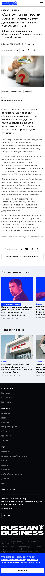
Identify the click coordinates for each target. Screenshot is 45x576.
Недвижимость (16, 91)
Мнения (5, 422)
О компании (7, 398)
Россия (28, 91)
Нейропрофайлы (9, 427)
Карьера (5, 470)
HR (2, 483)
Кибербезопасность (11, 474)
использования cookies (13, 560)
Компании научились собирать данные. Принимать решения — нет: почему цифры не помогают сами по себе (17, 311)
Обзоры (5, 431)
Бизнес (15, 10)
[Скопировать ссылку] (34, 50)
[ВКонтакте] (9, 515)
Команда (5, 393)
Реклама (5, 452)
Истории (5, 418)
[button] (42, 3)
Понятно (22, 570)
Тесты (4, 440)
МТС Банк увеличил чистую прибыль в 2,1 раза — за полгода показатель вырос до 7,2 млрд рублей (16, 368)
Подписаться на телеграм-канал (21, 257)
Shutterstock (37, 237)
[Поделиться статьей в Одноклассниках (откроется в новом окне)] (28, 50)
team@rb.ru (7, 509)
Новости (5, 10)
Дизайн (5, 479)
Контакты (6, 402)
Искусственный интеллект (14, 456)
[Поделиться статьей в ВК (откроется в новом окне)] (23, 50)
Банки (4, 461)
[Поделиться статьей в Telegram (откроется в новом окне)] (17, 50)
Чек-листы (6, 436)
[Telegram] (3, 515)
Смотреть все (8, 489)
